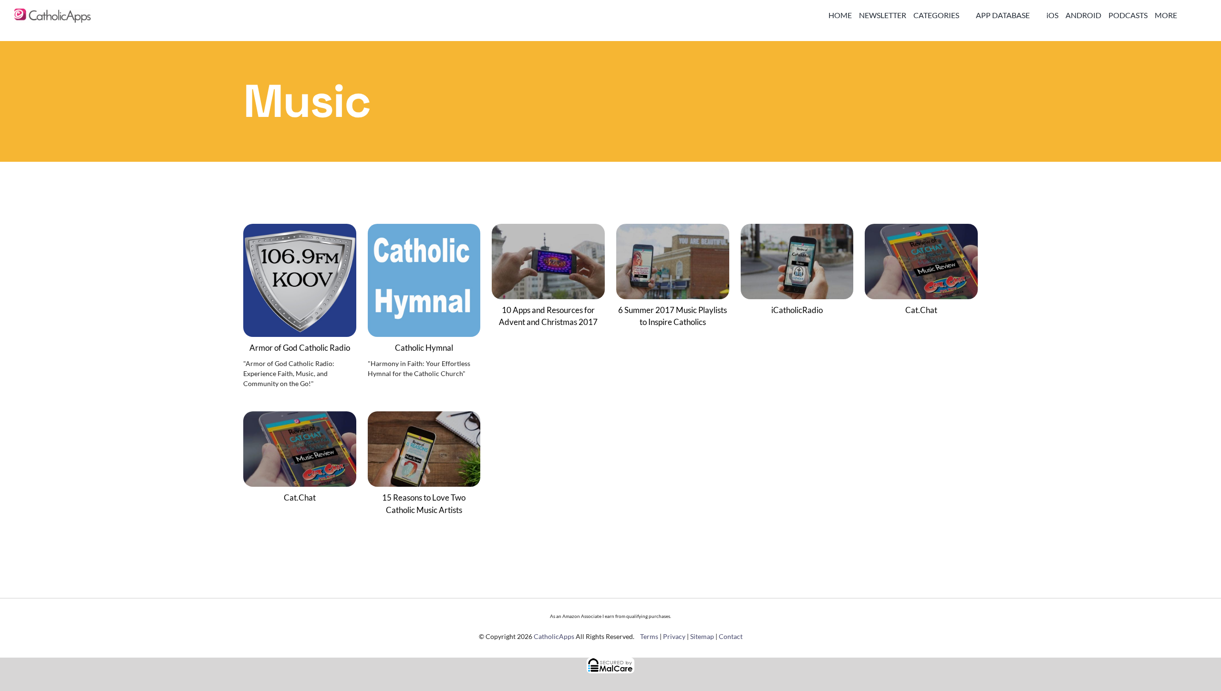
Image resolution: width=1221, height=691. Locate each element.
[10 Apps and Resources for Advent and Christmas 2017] (548, 230)
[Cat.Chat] (921, 230)
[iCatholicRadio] (797, 230)
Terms (649, 636)
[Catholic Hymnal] (424, 230)
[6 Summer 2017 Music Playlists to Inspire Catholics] (672, 230)
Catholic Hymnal (424, 348)
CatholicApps (554, 636)
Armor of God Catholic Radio (299, 348)
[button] (1199, 15)
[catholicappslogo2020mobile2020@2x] (52, 13)
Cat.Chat (921, 310)
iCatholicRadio (797, 310)
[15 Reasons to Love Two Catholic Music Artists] (424, 417)
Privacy (674, 636)
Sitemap (702, 636)
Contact (731, 636)
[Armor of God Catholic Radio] (299, 230)
